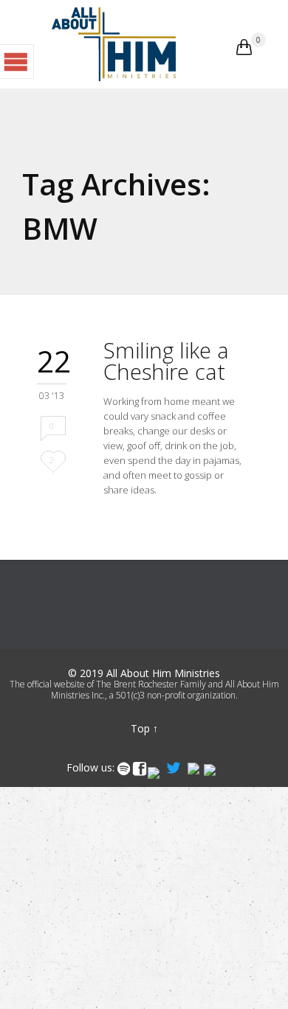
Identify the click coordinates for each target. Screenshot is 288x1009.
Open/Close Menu (17, 61)
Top (140, 728)
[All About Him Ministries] (114, 44)
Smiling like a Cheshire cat (166, 361)
